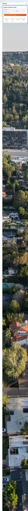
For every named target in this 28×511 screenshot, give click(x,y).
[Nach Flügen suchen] (1, 5)
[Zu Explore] (1, 10)
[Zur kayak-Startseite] (4, 3)
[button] (1, 3)
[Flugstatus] (1, 12)
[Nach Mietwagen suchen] (1, 8)
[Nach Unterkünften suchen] (1, 7)
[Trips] (1, 14)
